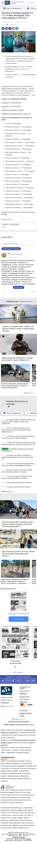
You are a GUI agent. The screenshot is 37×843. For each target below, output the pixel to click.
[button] (3, 2)
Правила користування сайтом (18, 721)
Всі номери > (18, 672)
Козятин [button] (13, 3)
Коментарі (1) (7, 219)
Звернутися (23, 693)
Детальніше (5, 702)
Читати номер (18, 619)
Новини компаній (25, 713)
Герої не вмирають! (14, 8)
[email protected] (18, 837)
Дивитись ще (30, 393)
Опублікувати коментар (11, 249)
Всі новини (30, 2)
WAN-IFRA (4, 745)
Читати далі (18, 287)
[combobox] (26, 301)
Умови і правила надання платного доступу (18, 724)
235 (13, 25)
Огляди (22, 716)
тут (14, 737)
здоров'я (5, 224)
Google (4, 214)
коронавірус (15, 224)
